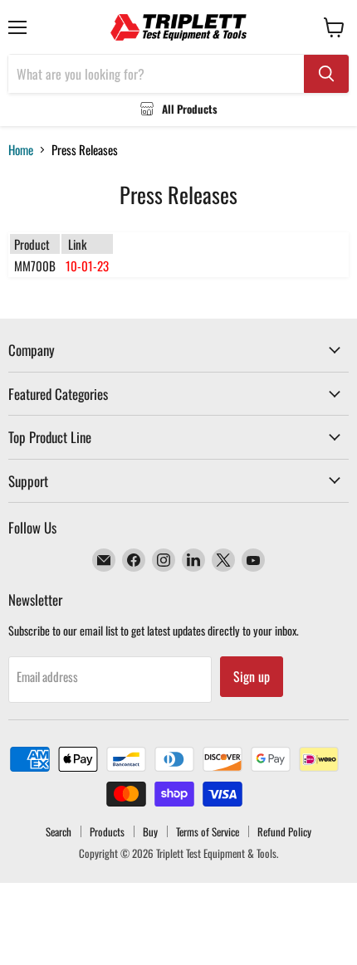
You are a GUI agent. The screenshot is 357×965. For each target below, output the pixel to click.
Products (107, 831)
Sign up (251, 676)
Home (20, 150)
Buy (150, 831)
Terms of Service (207, 831)
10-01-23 (87, 265)
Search (58, 831)
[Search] (326, 74)
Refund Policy (284, 831)
